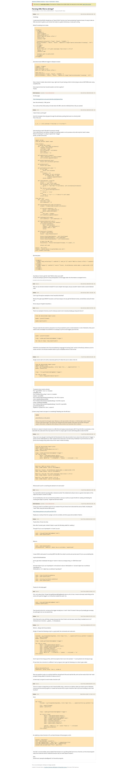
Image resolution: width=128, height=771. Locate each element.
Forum (47, 1)
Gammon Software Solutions (38, 1)
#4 (94, 292)
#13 (94, 625)
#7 (94, 434)
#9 (94, 503)
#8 (94, 490)
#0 (94, 14)
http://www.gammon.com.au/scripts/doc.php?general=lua (48, 99)
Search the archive (87, 4)
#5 (94, 308)
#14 (94, 683)
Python (57, 1)
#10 (94, 519)
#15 (94, 694)
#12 (94, 616)
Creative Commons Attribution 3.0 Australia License (55, 767)
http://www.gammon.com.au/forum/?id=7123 (44, 511)
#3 (94, 283)
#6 (94, 357)
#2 (94, 110)
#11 (94, 591)
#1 (94, 93)
